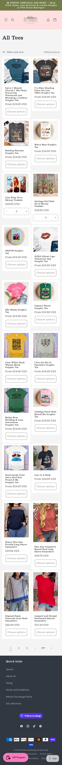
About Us (11, 676)
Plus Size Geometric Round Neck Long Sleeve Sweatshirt (45, 549)
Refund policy (33, 758)
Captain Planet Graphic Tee (42, 306)
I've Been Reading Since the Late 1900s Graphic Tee (44, 90)
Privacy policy (46, 754)
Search (10, 669)
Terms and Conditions (17, 690)
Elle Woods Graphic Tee (16, 310)
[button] (6, 19)
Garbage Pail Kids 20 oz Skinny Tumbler (44, 203)
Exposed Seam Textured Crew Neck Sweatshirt (16, 618)
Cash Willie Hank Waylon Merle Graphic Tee (15, 365)
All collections (13, 703)
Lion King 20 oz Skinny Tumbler (14, 198)
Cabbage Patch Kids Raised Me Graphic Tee (45, 414)
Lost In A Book (42, 475)
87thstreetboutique (29, 750)
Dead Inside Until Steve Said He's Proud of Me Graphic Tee (15, 479)
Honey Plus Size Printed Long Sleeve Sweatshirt (16, 544)
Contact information (28, 754)
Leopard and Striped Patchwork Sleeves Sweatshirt (45, 618)
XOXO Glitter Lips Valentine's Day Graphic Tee (44, 259)
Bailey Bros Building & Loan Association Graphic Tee (14, 421)
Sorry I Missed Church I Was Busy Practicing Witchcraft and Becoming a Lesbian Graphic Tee (16, 94)
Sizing (9, 683)
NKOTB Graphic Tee (14, 251)
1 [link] (10, 648)
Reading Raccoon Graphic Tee (14, 151)
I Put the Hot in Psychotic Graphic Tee (44, 365)
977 (43, 648)
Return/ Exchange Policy (19, 697)
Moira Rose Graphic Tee (45, 146)
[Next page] (51, 648)
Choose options (16, 111)
